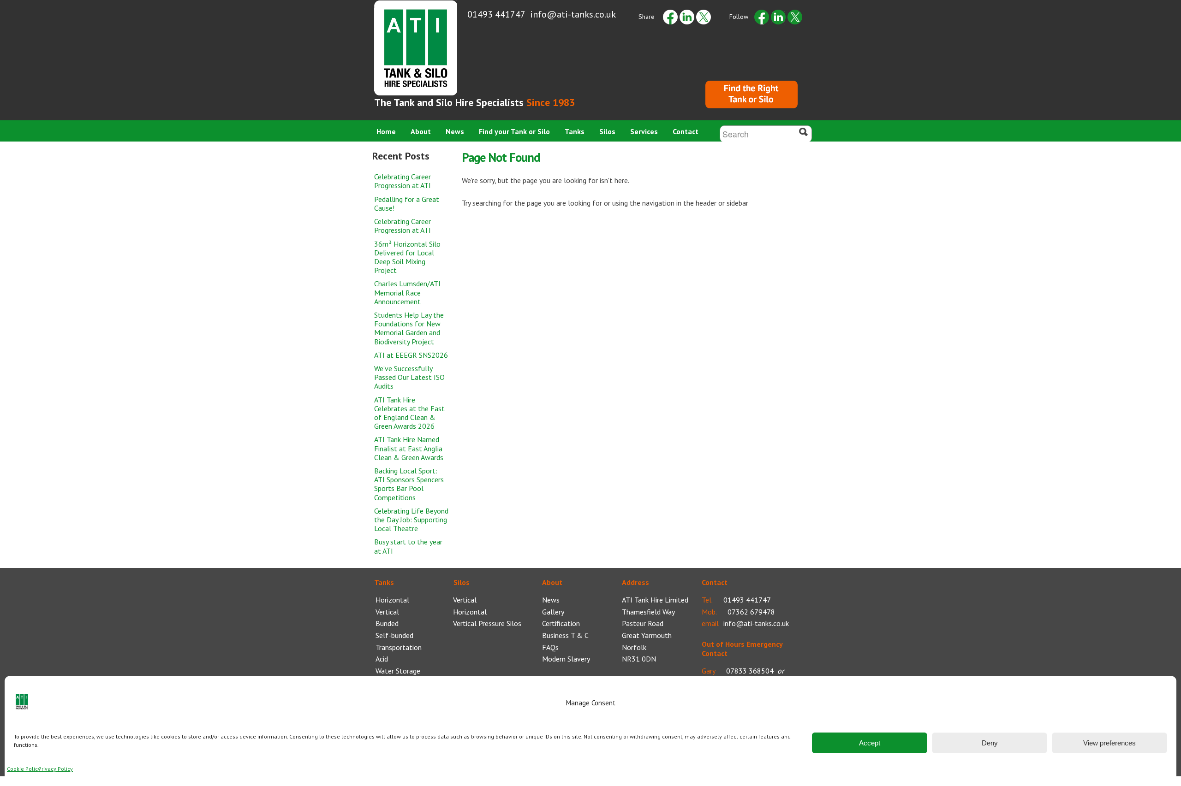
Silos (607, 131)
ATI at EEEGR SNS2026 (411, 355)
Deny (990, 743)
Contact (685, 131)
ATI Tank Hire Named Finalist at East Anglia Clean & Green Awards (408, 448)
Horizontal (392, 599)
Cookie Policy (24, 768)
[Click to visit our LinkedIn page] (778, 16)
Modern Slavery (566, 658)
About (421, 131)
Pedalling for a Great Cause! (406, 204)
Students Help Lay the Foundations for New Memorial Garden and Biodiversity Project (409, 328)
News (455, 131)
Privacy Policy (55, 768)
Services (644, 131)
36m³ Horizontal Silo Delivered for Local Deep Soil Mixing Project (407, 257)
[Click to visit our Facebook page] (761, 16)
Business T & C (565, 635)
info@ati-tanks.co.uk (573, 14)
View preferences (1109, 743)
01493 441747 (496, 14)
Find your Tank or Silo (514, 131)
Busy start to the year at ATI (408, 546)
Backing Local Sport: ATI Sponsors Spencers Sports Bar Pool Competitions (409, 484)
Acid (382, 658)
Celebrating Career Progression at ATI (402, 181)
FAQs (550, 647)
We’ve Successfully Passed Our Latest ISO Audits (409, 377)
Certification (561, 623)
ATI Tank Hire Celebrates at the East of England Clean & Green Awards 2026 (409, 413)
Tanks (575, 131)
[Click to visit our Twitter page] (794, 16)
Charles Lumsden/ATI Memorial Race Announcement (407, 292)
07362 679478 (751, 611)
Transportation (399, 647)
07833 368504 (750, 670)
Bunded (387, 623)
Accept (869, 743)
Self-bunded (394, 635)
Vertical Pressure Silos (487, 623)
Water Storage (398, 670)
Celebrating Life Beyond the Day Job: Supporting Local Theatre (411, 519)
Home (386, 131)
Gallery (553, 611)
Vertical (387, 611)
